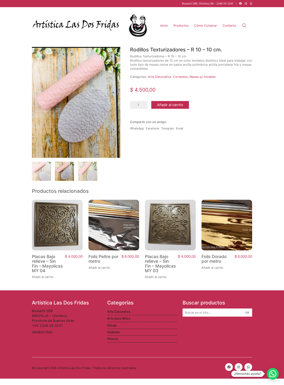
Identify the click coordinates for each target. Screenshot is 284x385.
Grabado (113, 332)
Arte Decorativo (159, 77)
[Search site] (244, 26)
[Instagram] (238, 367)
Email (179, 128)
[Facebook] (229, 367)
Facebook (152, 128)
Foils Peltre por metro (103, 258)
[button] (273, 374)
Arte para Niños (118, 318)
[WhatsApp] (248, 367)
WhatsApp (137, 128)
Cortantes (180, 77)
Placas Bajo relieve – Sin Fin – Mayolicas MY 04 (47, 263)
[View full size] (37, 53)
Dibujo (112, 325)
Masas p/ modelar (203, 77)
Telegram (167, 128)
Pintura (112, 339)
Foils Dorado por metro (214, 258)
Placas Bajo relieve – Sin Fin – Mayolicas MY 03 (160, 263)
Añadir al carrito (170, 105)
